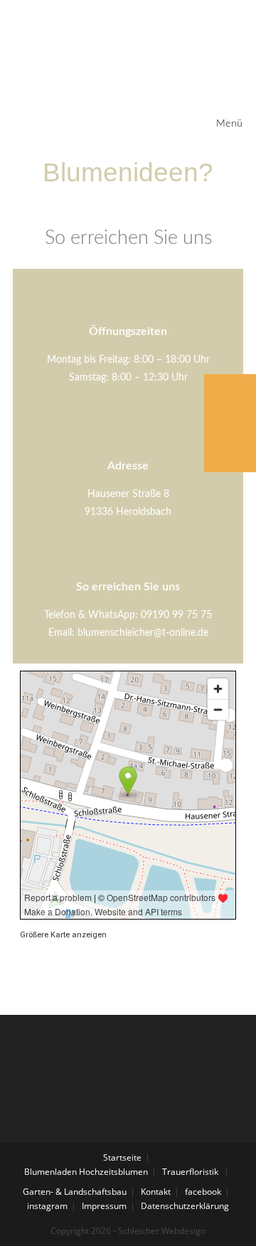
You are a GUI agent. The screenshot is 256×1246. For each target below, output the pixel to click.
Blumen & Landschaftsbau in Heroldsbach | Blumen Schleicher (114, 45)
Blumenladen (50, 1172)
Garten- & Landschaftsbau (75, 1192)
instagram (47, 1206)
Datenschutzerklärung (185, 1206)
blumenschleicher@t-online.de (143, 633)
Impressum (104, 1206)
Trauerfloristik (190, 1172)
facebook (203, 1192)
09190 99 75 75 (176, 615)
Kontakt (156, 1192)
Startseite (122, 1157)
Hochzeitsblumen (113, 1172)
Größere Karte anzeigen (63, 934)
